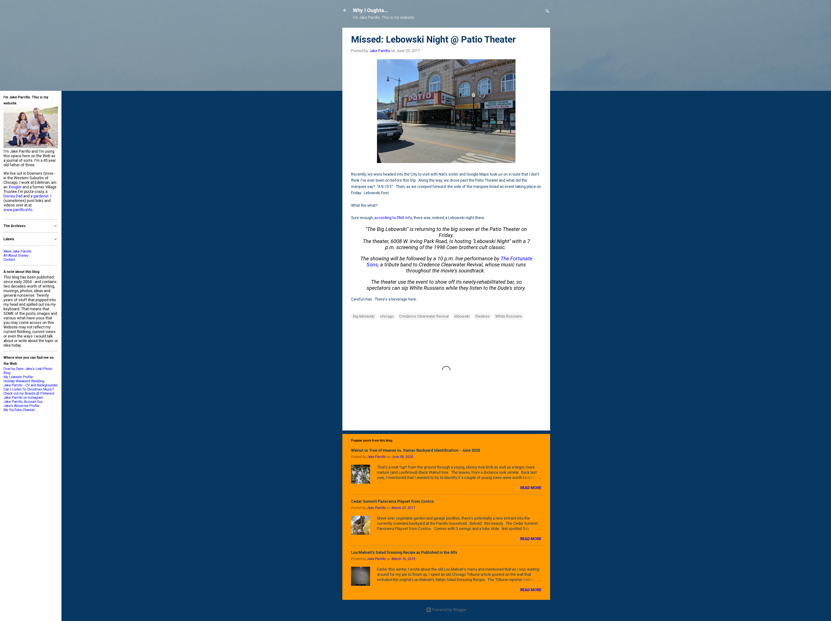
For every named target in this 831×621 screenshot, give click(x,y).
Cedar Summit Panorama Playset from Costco (392, 501)
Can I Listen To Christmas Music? (28, 389)
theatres (482, 316)
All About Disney (16, 255)
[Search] (547, 11)
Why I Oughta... (370, 10)
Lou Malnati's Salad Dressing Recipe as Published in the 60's (404, 552)
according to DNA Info (393, 217)
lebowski (462, 316)
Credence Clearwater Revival (424, 316)
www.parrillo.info (17, 209)
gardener (40, 196)
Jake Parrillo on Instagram (23, 397)
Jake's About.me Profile (21, 406)
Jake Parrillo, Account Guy (23, 402)
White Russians (508, 316)
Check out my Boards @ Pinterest (28, 393)
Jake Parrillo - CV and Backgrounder (30, 385)
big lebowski (363, 316)
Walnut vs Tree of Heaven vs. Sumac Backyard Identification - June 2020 (415, 450)
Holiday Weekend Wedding (23, 381)
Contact (9, 260)
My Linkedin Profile (18, 377)
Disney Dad (13, 196)
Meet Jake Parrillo (17, 251)
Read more (530, 487)
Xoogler (15, 187)
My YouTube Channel (19, 410)
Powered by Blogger (449, 609)
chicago (387, 316)
